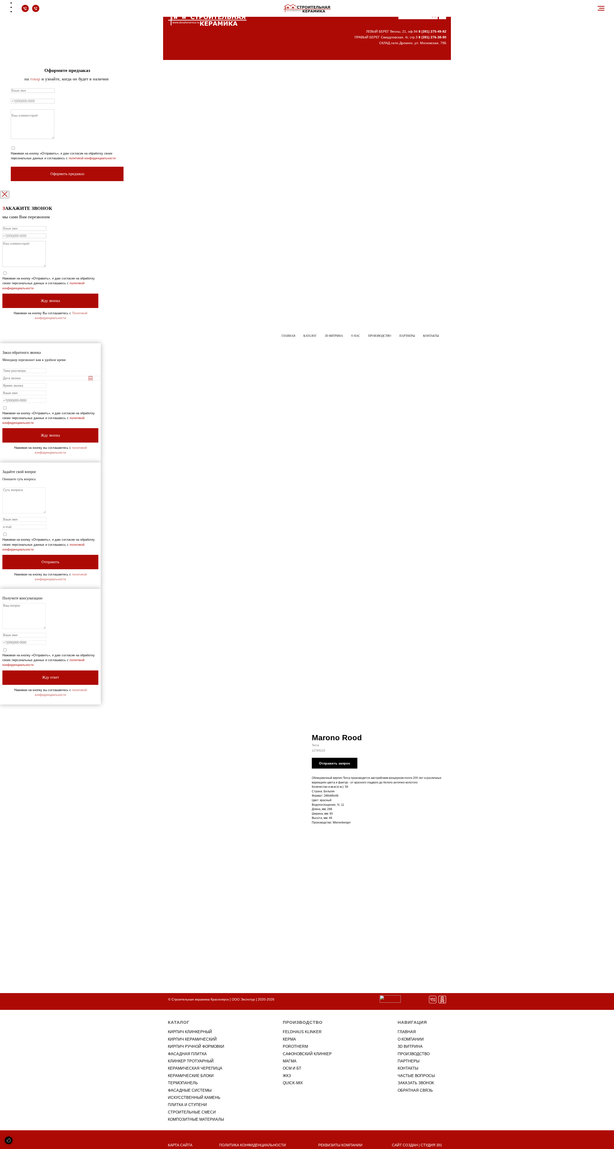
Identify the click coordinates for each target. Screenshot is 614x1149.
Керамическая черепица (195, 1068)
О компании (411, 1039)
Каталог (310, 336)
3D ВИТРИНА (410, 1046)
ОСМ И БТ (292, 1068)
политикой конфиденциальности (92, 158)
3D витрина (334, 336)
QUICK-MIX (293, 1083)
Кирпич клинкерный (190, 1032)
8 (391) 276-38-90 (432, 37)
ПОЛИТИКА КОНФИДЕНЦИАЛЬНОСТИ (252, 1145)
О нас (355, 336)
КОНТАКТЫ (408, 1068)
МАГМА (289, 1061)
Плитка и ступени (187, 1105)
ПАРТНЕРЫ (408, 1061)
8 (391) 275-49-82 (432, 31)
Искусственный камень (194, 1098)
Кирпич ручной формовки (196, 1046)
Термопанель (183, 1083)
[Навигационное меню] (601, 8)
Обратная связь (415, 1090)
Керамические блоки (191, 1076)
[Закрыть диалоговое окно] (4, 194)
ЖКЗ (287, 1076)
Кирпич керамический (192, 1039)
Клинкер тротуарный (191, 1061)
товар (35, 79)
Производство (379, 336)
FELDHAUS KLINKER (302, 1032)
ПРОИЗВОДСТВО (414, 1054)
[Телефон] (25, 11)
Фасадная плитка (187, 1054)
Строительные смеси (192, 1112)
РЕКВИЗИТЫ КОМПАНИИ (340, 1145)
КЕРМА (289, 1039)
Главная (288, 336)
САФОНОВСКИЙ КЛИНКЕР (307, 1054)
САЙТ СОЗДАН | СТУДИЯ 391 (417, 1145)
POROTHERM (295, 1046)
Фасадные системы (190, 1090)
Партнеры (407, 336)
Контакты (431, 336)
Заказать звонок (416, 1083)
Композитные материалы (196, 1119)
